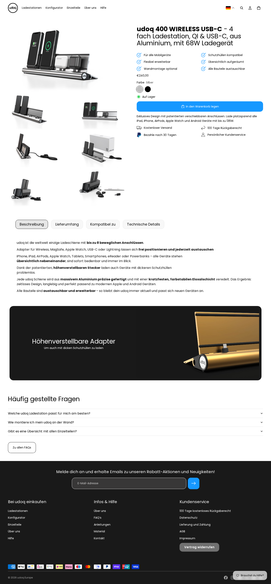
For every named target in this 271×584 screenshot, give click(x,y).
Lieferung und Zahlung (195, 525)
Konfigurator (16, 518)
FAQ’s (97, 518)
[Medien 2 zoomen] (33, 111)
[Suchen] (241, 8)
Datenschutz (188, 518)
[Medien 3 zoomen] (101, 111)
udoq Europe (25, 577)
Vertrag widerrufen (199, 547)
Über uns (14, 531)
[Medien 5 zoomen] (101, 150)
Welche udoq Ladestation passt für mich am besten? (49, 413)
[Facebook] (225, 577)
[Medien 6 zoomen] (33, 188)
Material (99, 531)
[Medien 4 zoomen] (33, 150)
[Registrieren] (193, 483)
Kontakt (99, 538)
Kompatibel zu (102, 224)
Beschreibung (32, 224)
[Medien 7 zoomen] (101, 188)
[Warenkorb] (258, 8)
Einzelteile (14, 525)
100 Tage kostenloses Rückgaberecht (205, 511)
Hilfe (11, 538)
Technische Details (143, 224)
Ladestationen (18, 511)
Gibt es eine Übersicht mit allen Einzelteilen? (42, 431)
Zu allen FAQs (22, 447)
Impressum (187, 538)
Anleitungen (102, 525)
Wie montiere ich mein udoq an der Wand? (41, 422)
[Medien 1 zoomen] (67, 54)
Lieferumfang (67, 224)
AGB (182, 531)
